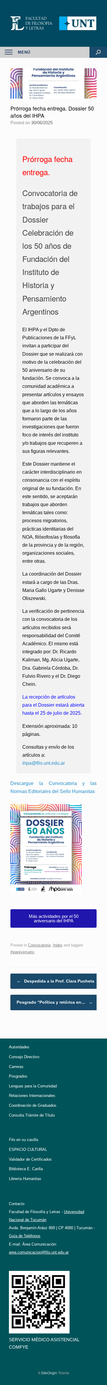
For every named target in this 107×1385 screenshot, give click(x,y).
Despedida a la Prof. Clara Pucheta (55, 981)
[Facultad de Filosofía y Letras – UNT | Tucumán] (53, 23)
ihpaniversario (22, 952)
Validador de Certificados (30, 1159)
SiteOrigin (49, 1373)
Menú (24, 52)
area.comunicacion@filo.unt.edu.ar (39, 1252)
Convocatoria (39, 945)
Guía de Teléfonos (24, 1236)
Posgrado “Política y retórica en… (55, 1002)
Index (57, 945)
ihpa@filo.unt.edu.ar (43, 763)
